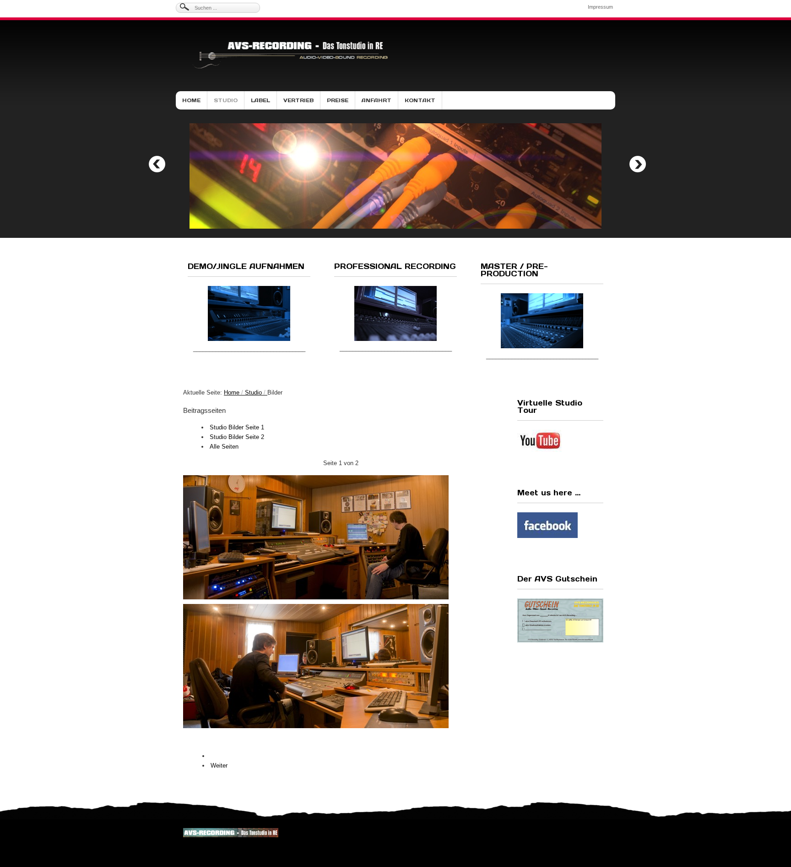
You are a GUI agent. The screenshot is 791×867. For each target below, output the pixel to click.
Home (191, 100)
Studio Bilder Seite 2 (237, 437)
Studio (226, 100)
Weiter (219, 765)
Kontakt (420, 100)
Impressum (600, 7)
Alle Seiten (224, 446)
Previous (157, 164)
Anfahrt (376, 100)
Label (260, 100)
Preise (337, 100)
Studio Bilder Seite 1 (237, 427)
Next (637, 164)
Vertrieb (298, 100)
